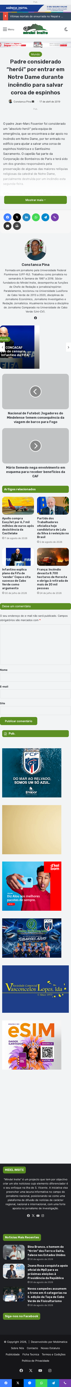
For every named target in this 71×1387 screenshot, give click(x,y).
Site (2, 703)
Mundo (35, 54)
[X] (33, 1215)
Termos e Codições (53, 1354)
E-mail (4, 686)
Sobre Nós (17, 1348)
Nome (3, 669)
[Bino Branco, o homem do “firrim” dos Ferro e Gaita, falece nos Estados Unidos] (14, 1252)
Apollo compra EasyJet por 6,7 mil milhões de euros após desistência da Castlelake (18, 526)
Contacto (32, 1348)
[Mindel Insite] (35, 29)
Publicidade (13, 1354)
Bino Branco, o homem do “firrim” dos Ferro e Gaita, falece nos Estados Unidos (46, 1251)
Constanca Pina (22, 101)
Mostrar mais (34, 200)
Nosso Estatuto (50, 1348)
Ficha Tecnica (30, 1354)
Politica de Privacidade (35, 1360)
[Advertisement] (35, 1122)
